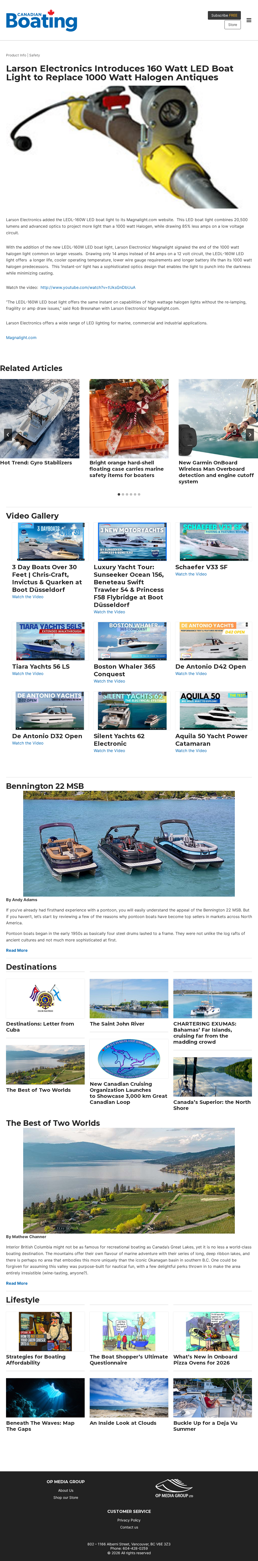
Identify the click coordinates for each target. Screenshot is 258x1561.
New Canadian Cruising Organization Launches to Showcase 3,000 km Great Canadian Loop (128, 1093)
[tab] (119, 494)
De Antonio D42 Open (210, 666)
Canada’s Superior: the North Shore (212, 1105)
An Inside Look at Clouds (123, 1423)
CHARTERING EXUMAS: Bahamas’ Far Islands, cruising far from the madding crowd (204, 1033)
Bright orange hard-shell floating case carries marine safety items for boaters (126, 469)
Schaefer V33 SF (201, 567)
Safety (34, 55)
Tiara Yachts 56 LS (41, 666)
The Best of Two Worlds (38, 1090)
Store (232, 24)
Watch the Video (28, 597)
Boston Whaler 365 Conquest (124, 670)
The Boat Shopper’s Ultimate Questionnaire (129, 1360)
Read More (17, 950)
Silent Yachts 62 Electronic (119, 739)
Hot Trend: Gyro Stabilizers (36, 463)
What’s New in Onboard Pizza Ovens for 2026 (205, 1360)
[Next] (250, 435)
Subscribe (224, 15)
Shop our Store (65, 1497)
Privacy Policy (129, 1520)
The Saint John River (117, 1024)
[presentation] (39, 418)
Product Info (16, 55)
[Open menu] (248, 20)
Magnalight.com (21, 337)
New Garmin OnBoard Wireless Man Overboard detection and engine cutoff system (216, 472)
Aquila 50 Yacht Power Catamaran (211, 739)
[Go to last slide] (8, 435)
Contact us (129, 1527)
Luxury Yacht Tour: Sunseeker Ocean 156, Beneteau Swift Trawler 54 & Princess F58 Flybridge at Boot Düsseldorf (129, 585)
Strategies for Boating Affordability (36, 1360)
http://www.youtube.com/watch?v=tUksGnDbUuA (88, 287)
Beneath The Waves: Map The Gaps (40, 1426)
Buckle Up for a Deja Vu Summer (205, 1426)
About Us (65, 1490)
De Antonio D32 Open (47, 736)
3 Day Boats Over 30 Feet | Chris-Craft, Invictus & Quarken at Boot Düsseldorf (47, 578)
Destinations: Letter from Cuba (40, 1027)
